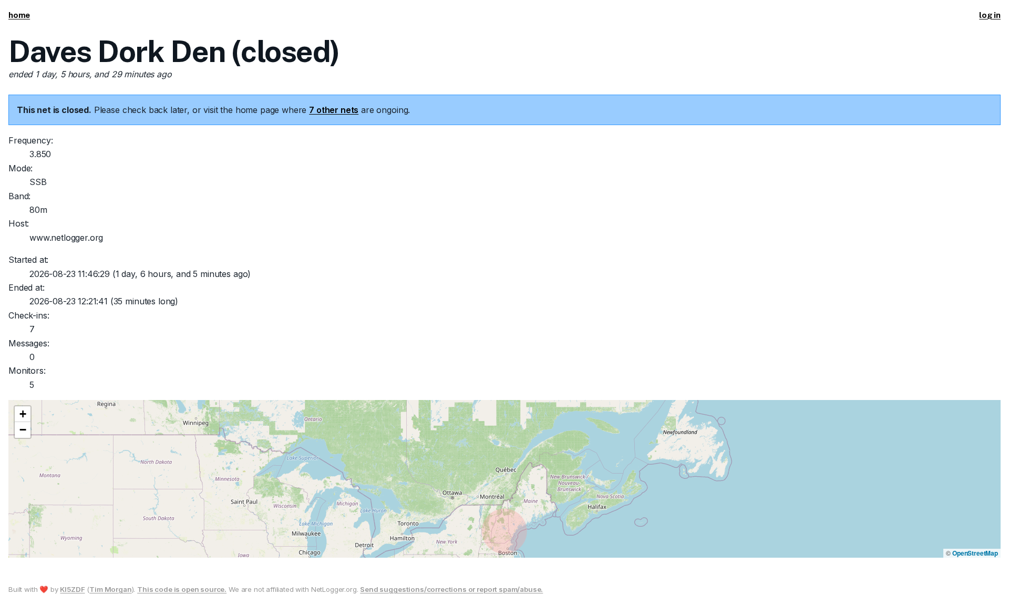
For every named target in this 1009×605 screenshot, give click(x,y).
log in (990, 15)
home (19, 15)
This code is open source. (181, 589)
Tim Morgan (110, 589)
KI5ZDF (72, 589)
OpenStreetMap (975, 553)
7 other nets (333, 110)
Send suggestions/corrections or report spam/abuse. (451, 589)
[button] (22, 414)
